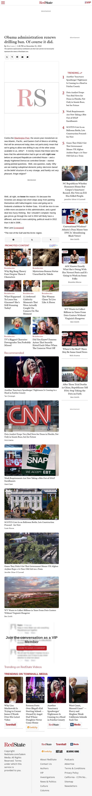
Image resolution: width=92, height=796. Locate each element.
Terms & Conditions (75, 768)
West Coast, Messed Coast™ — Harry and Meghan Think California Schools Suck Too (78, 712)
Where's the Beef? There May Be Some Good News (74, 350)
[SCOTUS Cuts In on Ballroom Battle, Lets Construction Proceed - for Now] (31, 504)
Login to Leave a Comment (31, 648)
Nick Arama (8, 440)
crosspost (18, 228)
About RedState (48, 759)
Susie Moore (9, 528)
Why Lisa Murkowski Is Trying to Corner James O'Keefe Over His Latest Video (12, 712)
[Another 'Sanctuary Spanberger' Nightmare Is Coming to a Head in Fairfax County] (31, 372)
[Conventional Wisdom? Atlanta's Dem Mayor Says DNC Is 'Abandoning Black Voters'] (75, 216)
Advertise (69, 763)
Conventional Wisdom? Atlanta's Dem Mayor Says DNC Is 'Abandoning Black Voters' (75, 231)
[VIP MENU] (88, 3)
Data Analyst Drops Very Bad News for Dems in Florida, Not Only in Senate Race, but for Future (31, 435)
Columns (44, 790)
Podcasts (69, 759)
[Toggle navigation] (3, 3)
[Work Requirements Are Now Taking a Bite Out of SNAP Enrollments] (31, 460)
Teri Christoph (9, 396)
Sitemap (69, 781)
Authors (44, 768)
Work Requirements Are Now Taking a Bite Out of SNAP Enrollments (29, 479)
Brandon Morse (74, 282)
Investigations (47, 777)
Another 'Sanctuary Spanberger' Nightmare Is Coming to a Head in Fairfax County (30, 391)
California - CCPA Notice (76, 777)
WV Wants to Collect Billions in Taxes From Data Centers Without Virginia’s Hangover (30, 611)
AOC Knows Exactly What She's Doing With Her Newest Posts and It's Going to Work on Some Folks (74, 272)
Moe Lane (11, 46)
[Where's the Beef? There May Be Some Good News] (75, 338)
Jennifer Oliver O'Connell (14, 572)
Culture (44, 786)
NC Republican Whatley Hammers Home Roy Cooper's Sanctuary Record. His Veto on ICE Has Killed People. (75, 190)
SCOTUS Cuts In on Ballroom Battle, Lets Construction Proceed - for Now (29, 523)
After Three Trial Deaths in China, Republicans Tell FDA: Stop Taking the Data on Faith (75, 389)
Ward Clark (8, 484)
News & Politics (48, 781)
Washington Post (21, 138)
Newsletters (71, 786)
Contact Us (46, 763)
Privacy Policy (71, 772)
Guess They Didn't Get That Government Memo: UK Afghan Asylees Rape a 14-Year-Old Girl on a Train (31, 567)
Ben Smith (8, 616)
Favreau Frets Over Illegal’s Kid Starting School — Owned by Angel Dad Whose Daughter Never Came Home (35, 714)
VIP (41, 772)
